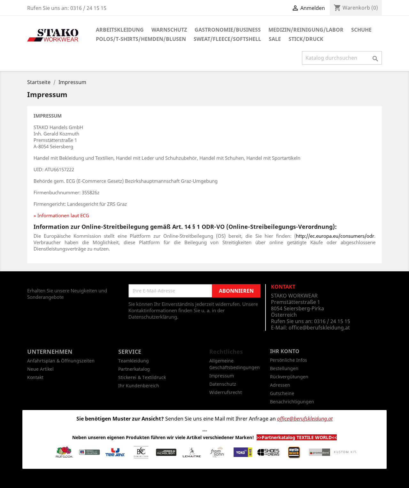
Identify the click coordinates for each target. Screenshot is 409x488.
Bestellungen (284, 368)
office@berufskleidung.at (319, 327)
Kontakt (35, 377)
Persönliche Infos (288, 360)
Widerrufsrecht (225, 392)
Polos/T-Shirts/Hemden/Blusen (141, 39)
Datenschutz (222, 384)
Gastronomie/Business (228, 29)
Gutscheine (282, 393)
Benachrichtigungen (292, 402)
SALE (275, 39)
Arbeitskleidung (120, 29)
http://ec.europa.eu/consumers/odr (335, 236)
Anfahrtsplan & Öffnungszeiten (61, 361)
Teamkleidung (133, 361)
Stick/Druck (306, 39)
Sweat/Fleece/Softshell (227, 39)
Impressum (221, 376)
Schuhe (361, 29)
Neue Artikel (40, 369)
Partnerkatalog (134, 369)
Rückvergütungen (289, 377)
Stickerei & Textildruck (142, 377)
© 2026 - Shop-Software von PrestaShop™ (204, 479)
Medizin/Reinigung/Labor (305, 29)
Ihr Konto (284, 351)
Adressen (280, 385)
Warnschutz (169, 29)
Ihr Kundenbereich (138, 386)
